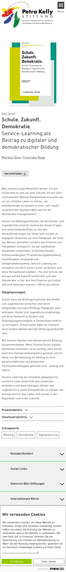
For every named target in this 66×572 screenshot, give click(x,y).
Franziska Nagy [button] (33, 157)
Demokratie (26, 434)
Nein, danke (49, 561)
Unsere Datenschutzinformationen (19, 553)
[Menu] (61, 5)
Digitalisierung (48, 434)
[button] (15, 173)
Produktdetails (12, 410)
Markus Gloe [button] (11, 157)
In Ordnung (16, 561)
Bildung (8, 434)
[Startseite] (27, 14)
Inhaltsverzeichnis (15, 417)
